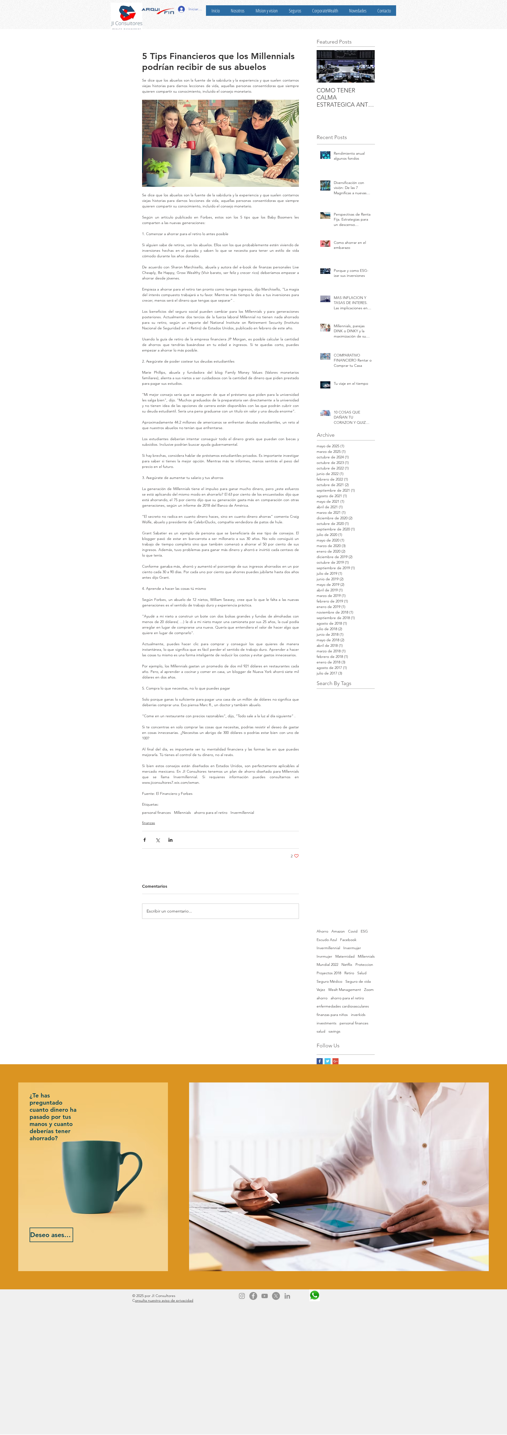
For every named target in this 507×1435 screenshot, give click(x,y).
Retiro (349, 973)
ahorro (322, 998)
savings (334, 1031)
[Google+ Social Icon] (335, 1061)
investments (326, 1023)
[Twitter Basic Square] (328, 1061)
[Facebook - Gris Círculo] (253, 1296)
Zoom (369, 989)
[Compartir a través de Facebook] (144, 839)
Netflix (346, 964)
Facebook (348, 939)
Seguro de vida (358, 981)
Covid (353, 931)
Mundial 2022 (327, 964)
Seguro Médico (329, 981)
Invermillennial (242, 812)
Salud (362, 973)
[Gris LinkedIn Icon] (287, 1296)
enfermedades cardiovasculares (343, 1006)
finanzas (148, 822)
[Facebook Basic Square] (320, 1061)
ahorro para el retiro (210, 812)
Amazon (338, 931)
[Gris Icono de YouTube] (265, 1296)
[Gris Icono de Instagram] (242, 1296)
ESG (364, 931)
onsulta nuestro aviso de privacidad (164, 1300)
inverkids (358, 1014)
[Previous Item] (325, 66)
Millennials (182, 812)
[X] (276, 1296)
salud (321, 1031)
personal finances (156, 812)
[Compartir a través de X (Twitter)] (157, 839)
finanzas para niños (332, 1014)
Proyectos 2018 (329, 973)
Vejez (321, 989)
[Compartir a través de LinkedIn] (170, 839)
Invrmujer (324, 956)
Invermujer (352, 947)
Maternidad (345, 956)
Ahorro (322, 931)
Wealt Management (344, 989)
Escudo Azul (327, 939)
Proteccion (364, 964)
